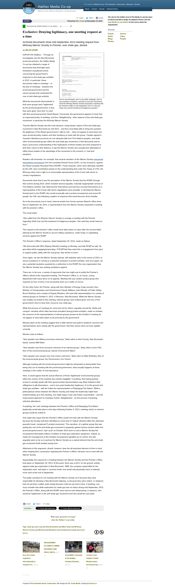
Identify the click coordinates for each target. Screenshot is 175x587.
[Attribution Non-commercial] (96, 534)
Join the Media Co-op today (63, 519)
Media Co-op (99, 4)
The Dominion (110, 4)
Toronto (137, 4)
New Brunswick (52, 527)
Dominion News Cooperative (45, 583)
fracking (63, 530)
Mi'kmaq (42, 530)
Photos (111, 41)
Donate (102, 9)
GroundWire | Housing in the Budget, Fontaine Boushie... (73, 558)
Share (101, 18)
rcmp (40, 527)
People (123, 39)
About (87, 9)
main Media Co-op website (118, 22)
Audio (110, 36)
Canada (73, 530)
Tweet (91, 18)
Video (122, 36)
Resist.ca (93, 583)
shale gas (31, 527)
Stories (123, 34)
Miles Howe (80, 21)
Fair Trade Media (74, 583)
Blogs (110, 39)
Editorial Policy (112, 9)
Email (81, 18)
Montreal (129, 4)
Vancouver (121, 4)
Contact (94, 9)
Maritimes (53, 530)
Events (111, 34)
